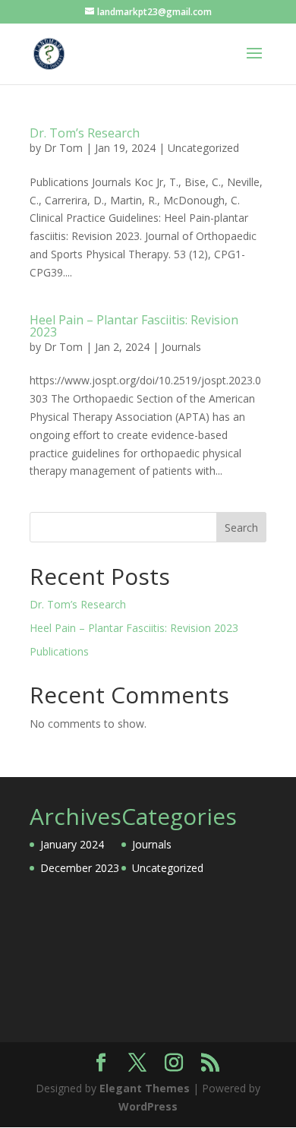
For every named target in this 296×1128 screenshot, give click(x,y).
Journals (181, 347)
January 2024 (72, 844)
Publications (59, 651)
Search (241, 527)
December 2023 (79, 868)
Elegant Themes (144, 1088)
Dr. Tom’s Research (85, 133)
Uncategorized (203, 148)
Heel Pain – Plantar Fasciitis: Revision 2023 (134, 325)
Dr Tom (63, 148)
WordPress (148, 1106)
